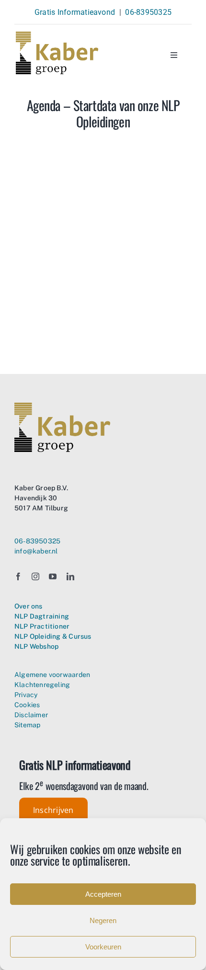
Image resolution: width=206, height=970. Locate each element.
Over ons (28, 606)
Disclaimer (31, 715)
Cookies (27, 705)
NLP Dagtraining (41, 616)
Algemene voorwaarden (52, 674)
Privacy (25, 695)
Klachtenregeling (42, 684)
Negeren (103, 920)
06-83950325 (148, 12)
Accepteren (103, 894)
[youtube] (53, 576)
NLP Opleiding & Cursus (53, 636)
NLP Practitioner (41, 626)
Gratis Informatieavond (74, 12)
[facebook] (18, 576)
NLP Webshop (36, 646)
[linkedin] (70, 576)
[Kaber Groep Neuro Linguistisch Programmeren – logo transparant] (57, 35)
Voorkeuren (103, 947)
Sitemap (27, 725)
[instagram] (35, 576)
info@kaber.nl (36, 551)
